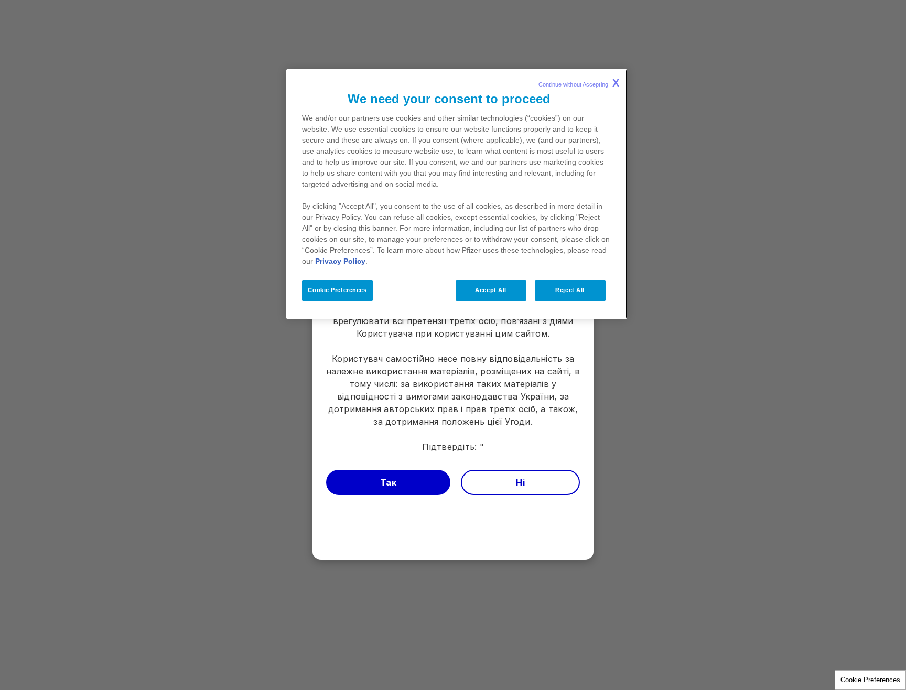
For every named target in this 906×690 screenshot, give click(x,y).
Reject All (570, 290)
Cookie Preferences (870, 680)
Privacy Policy (340, 261)
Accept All (490, 290)
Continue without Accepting (578, 83)
